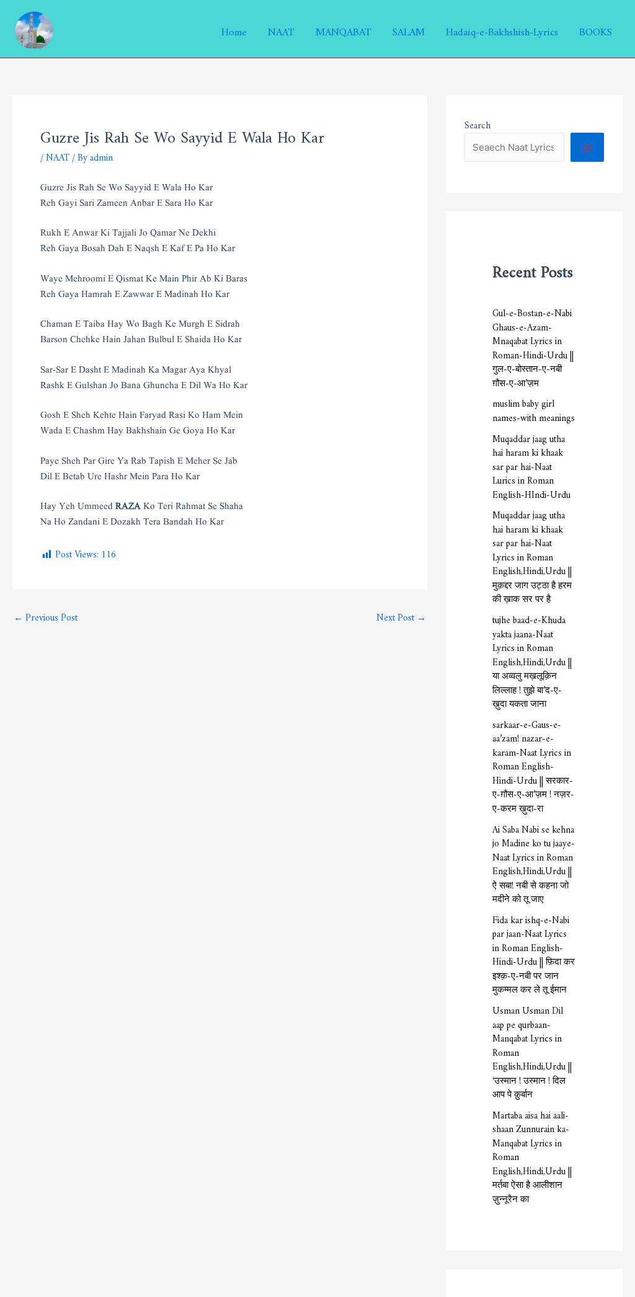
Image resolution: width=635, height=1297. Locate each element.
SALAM (409, 29)
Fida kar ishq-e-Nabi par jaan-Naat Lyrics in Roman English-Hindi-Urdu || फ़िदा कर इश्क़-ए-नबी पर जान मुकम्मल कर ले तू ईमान (533, 952)
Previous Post (46, 615)
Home (234, 29)
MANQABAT (343, 29)
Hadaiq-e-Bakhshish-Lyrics (502, 29)
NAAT (281, 29)
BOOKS (595, 29)
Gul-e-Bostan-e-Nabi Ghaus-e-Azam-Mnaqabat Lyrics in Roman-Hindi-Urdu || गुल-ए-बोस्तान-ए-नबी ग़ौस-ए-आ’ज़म (533, 345)
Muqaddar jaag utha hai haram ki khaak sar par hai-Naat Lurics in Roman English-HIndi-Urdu (531, 464)
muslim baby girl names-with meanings (533, 408)
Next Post (401, 615)
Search (477, 123)
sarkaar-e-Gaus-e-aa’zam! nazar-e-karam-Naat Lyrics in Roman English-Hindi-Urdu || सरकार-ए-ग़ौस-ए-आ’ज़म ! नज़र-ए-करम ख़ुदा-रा (533, 764)
